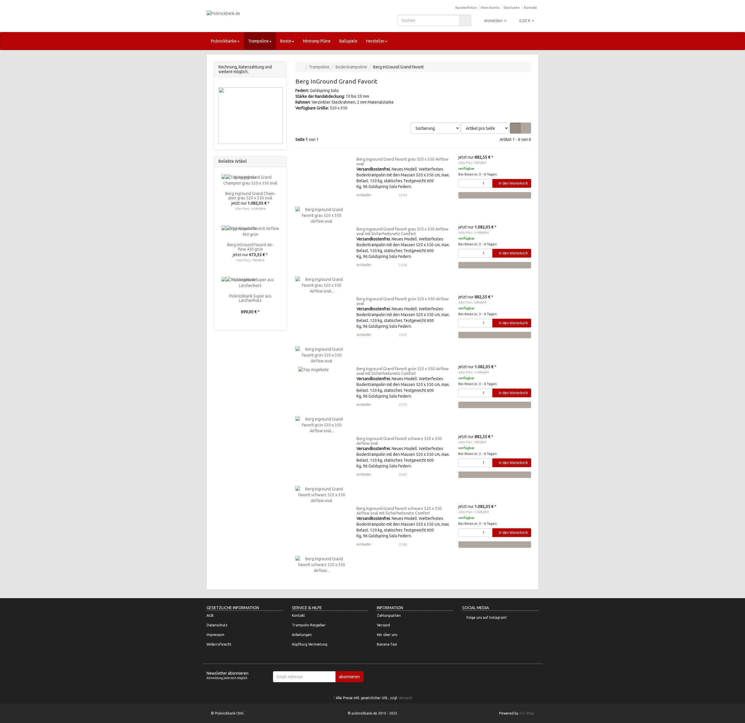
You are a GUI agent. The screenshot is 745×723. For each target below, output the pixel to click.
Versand (383, 625)
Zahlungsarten (389, 615)
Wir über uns (387, 635)
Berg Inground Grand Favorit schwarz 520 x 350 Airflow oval (399, 440)
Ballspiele (348, 41)
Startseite (512, 7)
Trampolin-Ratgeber (309, 625)
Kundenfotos (466, 7)
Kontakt (530, 7)
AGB (210, 615)
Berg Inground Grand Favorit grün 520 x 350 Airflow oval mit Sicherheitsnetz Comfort (402, 370)
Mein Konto (490, 7)
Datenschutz (217, 625)
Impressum (215, 635)
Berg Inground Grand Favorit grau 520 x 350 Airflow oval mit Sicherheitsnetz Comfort (402, 231)
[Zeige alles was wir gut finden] (280, 161)
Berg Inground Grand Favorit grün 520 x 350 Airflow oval (402, 301)
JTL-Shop (526, 713)
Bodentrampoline (351, 67)
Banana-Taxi (387, 644)
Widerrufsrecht (219, 644)
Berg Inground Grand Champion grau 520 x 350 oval (250, 195)
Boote (285, 41)
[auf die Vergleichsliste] (494, 195)
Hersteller (375, 41)
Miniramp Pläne (317, 41)
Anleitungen (302, 635)
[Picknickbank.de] (259, 19)
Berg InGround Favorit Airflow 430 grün (250, 246)
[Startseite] (301, 67)
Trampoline (258, 41)
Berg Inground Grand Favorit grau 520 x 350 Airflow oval (402, 161)
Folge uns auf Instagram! (486, 617)
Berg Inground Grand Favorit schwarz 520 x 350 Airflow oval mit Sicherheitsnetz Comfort (399, 510)
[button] (515, 128)
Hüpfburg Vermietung (309, 644)
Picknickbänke (224, 41)
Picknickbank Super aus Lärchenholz (250, 298)
